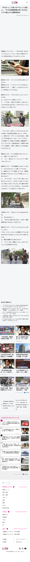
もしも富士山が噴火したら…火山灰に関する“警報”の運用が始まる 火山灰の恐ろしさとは (15, 319)
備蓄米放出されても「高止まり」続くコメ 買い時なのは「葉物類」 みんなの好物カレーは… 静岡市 (15, 309)
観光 (4, 522)
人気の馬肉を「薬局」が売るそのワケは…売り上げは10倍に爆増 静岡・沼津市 (15, 316)
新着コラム (5, 514)
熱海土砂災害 (6, 508)
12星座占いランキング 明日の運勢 (11, 534)
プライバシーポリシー (21, 539)
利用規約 (4, 541)
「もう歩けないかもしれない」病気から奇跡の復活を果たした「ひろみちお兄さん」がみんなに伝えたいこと (15, 306)
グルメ (4, 519)
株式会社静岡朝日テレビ (11, 551)
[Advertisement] (15, 32)
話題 (4, 502)
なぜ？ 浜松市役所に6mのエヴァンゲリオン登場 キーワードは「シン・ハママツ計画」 (16, 312)
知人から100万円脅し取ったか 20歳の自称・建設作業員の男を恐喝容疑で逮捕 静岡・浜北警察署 (21, 405)
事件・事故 (5, 495)
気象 (4, 500)
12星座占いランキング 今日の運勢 (11, 531)
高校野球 (5, 517)
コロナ (4, 505)
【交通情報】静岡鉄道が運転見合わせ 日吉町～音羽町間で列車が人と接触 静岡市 (8, 405)
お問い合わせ (19, 541)
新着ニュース (6, 489)
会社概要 (4, 539)
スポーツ (5, 497)
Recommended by (20, 392)
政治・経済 (5, 492)
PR (3, 525)
